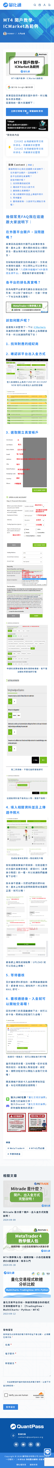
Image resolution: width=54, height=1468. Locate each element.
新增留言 (10, 1363)
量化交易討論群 (37, 1097)
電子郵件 (10, 1353)
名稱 (8, 1344)
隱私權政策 (21, 1465)
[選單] (49, 5)
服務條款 (34, 1465)
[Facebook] (30, 1444)
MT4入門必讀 (36, 1148)
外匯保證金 (14, 1154)
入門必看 (21, 33)
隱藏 (30, 165)
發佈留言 (10, 1406)
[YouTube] (38, 1444)
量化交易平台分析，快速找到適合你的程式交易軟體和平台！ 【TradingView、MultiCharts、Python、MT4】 (26, 1306)
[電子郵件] (23, 1444)
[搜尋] (35, 5)
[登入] (44, 5)
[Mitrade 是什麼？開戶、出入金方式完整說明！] (27, 1194)
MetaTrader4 (16, 1148)
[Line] (16, 1444)
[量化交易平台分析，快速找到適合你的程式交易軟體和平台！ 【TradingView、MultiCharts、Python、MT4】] (27, 1284)
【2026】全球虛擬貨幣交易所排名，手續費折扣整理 (28, 150)
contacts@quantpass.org (30, 1437)
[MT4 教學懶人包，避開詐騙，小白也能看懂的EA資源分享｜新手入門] (27, 1239)
